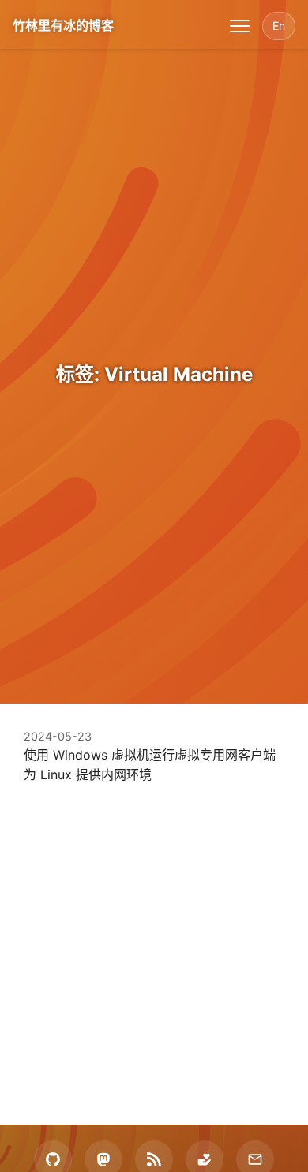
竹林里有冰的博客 (63, 25)
